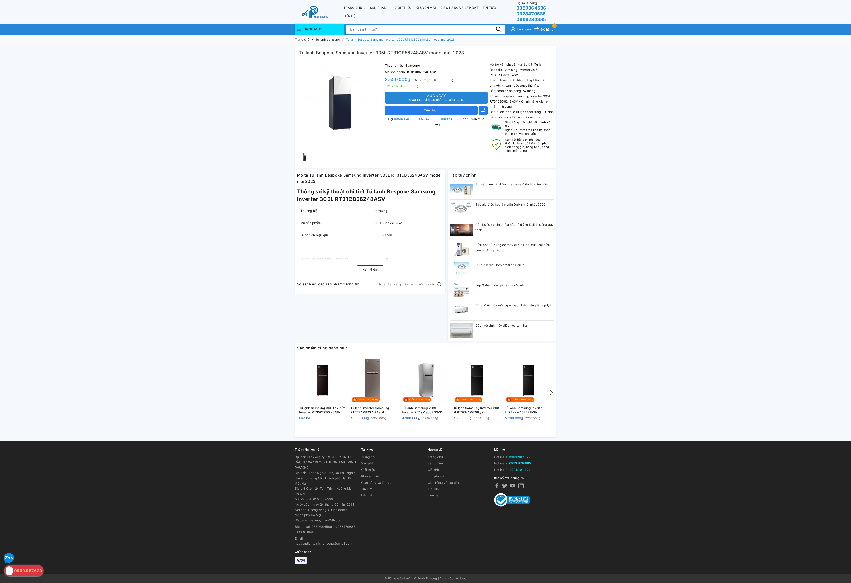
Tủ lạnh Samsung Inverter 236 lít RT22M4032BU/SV (527, 410)
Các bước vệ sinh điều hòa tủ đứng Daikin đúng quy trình (514, 227)
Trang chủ (353, 8)
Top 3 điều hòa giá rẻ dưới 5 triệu (500, 285)
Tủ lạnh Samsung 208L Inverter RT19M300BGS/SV (422, 410)
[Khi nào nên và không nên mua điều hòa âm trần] (461, 189)
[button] (550, 392)
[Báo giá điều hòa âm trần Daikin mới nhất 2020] (461, 209)
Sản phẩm (379, 8)
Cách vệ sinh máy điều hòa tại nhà (501, 325)
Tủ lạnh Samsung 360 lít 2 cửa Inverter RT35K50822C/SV (322, 410)
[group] (340, 104)
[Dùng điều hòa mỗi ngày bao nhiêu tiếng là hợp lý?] (461, 310)
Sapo (463, 578)
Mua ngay (436, 97)
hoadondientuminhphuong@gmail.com (323, 543)
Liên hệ (349, 16)
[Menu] (299, 29)
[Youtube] (512, 485)
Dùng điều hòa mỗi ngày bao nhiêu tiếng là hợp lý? (513, 305)
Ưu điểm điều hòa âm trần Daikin (499, 265)
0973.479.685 (520, 463)
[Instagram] (521, 485)
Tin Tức (490, 8)
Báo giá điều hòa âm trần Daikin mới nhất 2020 (510, 204)
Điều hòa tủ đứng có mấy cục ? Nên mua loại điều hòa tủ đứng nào (512, 247)
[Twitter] (504, 485)
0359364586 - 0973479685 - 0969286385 (532, 11)
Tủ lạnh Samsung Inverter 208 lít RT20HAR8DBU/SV (476, 410)
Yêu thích (431, 110)
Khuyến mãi (426, 8)
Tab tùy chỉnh (463, 175)
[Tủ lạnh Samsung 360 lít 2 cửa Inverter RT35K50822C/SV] (322, 381)
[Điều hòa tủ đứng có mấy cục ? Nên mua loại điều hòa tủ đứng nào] (461, 250)
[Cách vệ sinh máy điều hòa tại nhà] (461, 330)
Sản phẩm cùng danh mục (322, 348)
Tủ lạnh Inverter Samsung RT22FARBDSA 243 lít (370, 410)
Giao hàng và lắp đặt (459, 8)
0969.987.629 (520, 457)
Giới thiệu (403, 8)
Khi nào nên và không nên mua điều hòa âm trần (511, 184)
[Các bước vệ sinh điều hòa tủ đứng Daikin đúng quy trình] (461, 230)
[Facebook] (497, 485)
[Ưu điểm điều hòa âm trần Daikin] (461, 270)
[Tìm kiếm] (498, 29)
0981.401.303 (520, 470)
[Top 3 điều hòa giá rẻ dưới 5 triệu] (461, 290)
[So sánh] (483, 110)
